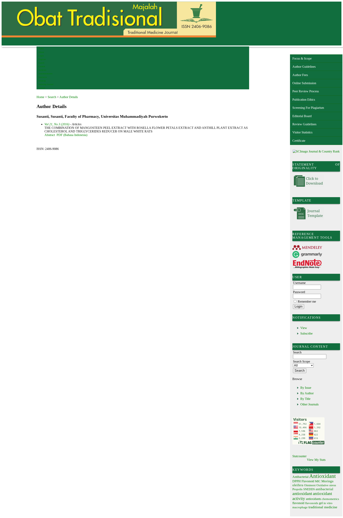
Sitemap (42, 81)
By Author (307, 393)
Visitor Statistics (302, 132)
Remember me (307, 301)
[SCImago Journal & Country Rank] (316, 151)
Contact (42, 88)
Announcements (46, 73)
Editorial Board (302, 116)
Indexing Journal (46, 84)
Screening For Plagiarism (308, 107)
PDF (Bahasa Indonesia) (72, 135)
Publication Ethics (303, 99)
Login (41, 56)
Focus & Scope (302, 58)
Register (42, 59)
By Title (305, 398)
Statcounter (299, 456)
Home (41, 48)
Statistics (43, 77)
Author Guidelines (304, 66)
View (303, 328)
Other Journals (309, 404)
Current (42, 66)
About (41, 52)
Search (41, 63)
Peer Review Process (305, 91)
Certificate (298, 140)
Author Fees (300, 75)
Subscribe (306, 333)
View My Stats (316, 459)
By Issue (305, 387)
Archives (42, 70)
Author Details (68, 97)
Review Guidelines (304, 124)
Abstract (49, 135)
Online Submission (304, 83)
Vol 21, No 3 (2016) (56, 124)
